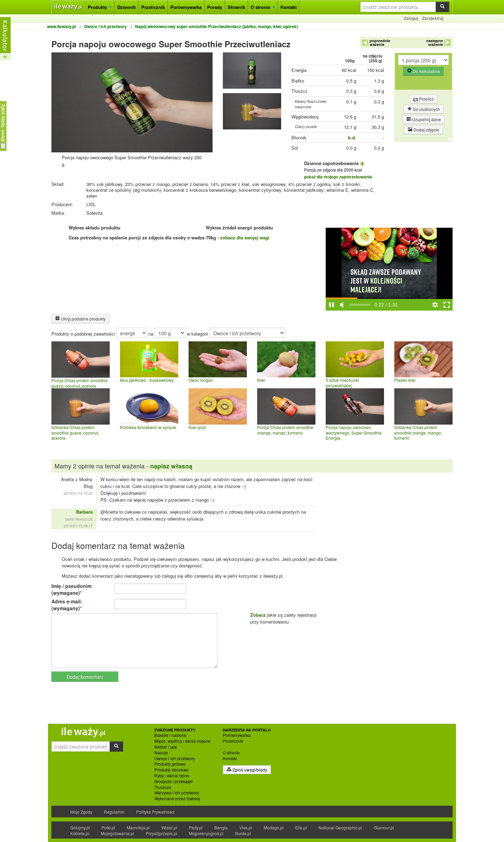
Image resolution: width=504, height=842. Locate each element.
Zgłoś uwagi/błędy (249, 769)
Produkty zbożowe (171, 769)
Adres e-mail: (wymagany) (66, 605)
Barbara (84, 511)
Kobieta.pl (79, 833)
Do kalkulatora (426, 71)
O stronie (261, 7)
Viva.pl (245, 827)
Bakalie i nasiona (170, 735)
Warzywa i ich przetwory (176, 792)
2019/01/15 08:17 (78, 525)
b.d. (352, 137)
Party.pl (196, 827)
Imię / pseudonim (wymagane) (71, 589)
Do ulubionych (426, 109)
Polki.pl (108, 827)
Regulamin (114, 812)
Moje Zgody (81, 812)
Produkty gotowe (169, 764)
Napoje (161, 752)
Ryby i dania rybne (171, 775)
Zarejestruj (432, 18)
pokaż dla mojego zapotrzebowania (338, 177)
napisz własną (171, 466)
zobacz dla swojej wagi (244, 237)
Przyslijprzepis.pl (161, 833)
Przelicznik (153, 7)
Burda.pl (243, 833)
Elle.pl (301, 827)
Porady (214, 7)
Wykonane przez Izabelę (177, 798)
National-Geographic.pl (340, 827)
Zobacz (258, 615)
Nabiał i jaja (165, 747)
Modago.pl (274, 827)
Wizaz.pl (169, 827)
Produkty (98, 7)
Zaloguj (411, 18)
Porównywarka (186, 7)
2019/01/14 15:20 (78, 493)
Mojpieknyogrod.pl (206, 833)
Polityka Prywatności (155, 812)
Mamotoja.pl (138, 827)
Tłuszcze (162, 787)
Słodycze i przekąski (173, 781)
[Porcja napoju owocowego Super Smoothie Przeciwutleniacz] (252, 72)
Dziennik (126, 7)
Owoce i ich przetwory (174, 758)
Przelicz (426, 99)
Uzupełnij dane (426, 119)
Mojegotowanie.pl (117, 833)
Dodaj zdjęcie (425, 130)
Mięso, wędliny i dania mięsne (182, 741)
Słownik (236, 7)
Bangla (221, 827)
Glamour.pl (384, 827)
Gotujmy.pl (80, 827)
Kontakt (288, 7)
